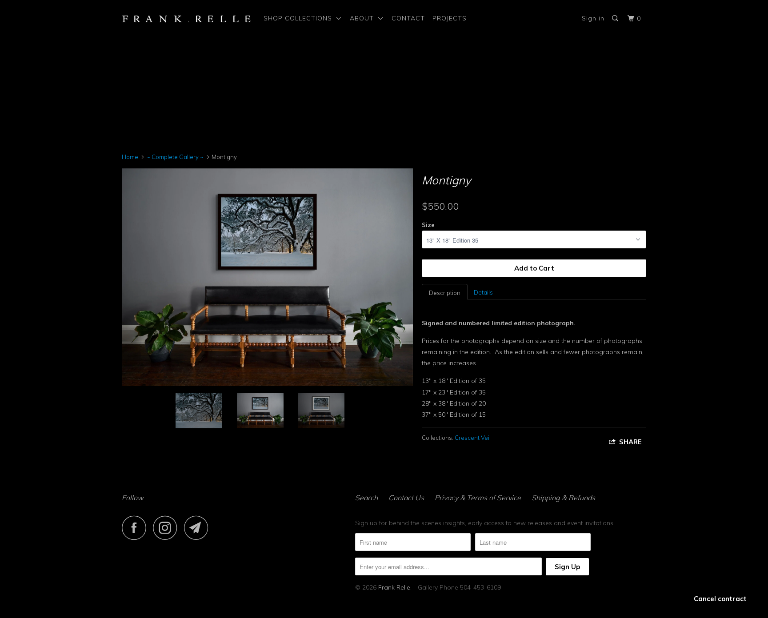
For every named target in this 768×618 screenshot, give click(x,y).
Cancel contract (720, 598)
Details (483, 292)
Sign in (593, 18)
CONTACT (408, 18)
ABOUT (364, 18)
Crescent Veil (473, 437)
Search (366, 497)
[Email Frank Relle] (198, 527)
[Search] (616, 18)
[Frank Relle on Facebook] (136, 527)
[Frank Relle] (186, 18)
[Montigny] (267, 277)
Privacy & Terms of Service (478, 497)
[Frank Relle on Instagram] (167, 527)
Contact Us (406, 497)
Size (428, 224)
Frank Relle (394, 587)
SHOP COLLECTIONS (300, 18)
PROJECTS (449, 18)
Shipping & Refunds (563, 497)
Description (444, 292)
